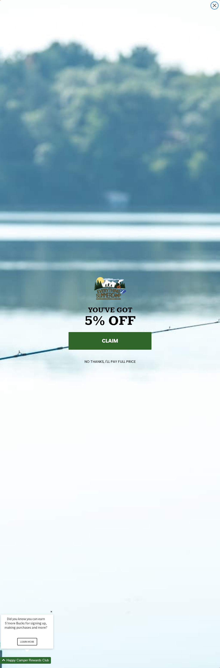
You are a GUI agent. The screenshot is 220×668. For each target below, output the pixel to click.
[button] (32, 660)
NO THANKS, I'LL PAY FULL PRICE (110, 361)
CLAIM (110, 340)
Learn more (27, 641)
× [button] (51, 612)
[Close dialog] (214, 5)
